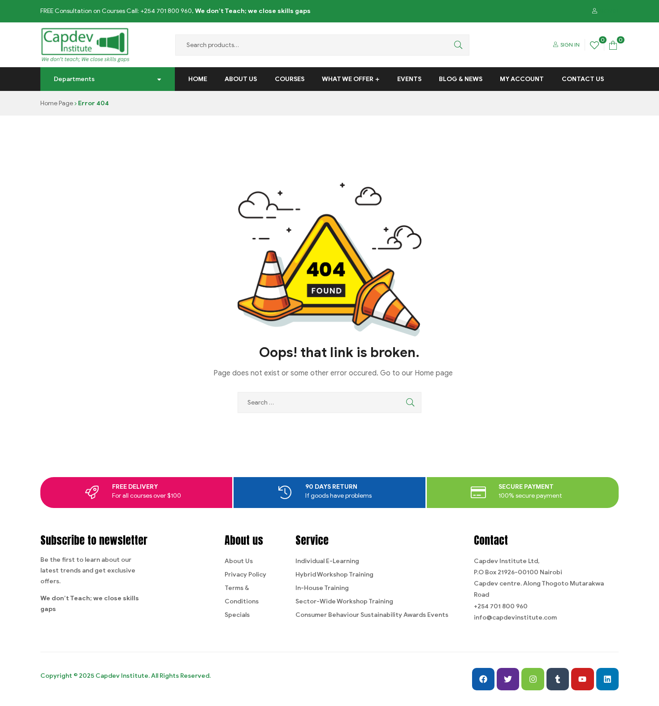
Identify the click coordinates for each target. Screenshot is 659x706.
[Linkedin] (607, 679)
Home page (434, 373)
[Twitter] (508, 679)
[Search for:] (329, 402)
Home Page (56, 103)
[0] (594, 44)
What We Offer (347, 79)
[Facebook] (483, 679)
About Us (241, 79)
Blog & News (460, 79)
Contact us (583, 79)
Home (197, 79)
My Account (522, 79)
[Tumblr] (557, 679)
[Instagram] (532, 679)
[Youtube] (582, 679)
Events (409, 79)
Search (455, 45)
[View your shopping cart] (613, 44)
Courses (289, 79)
